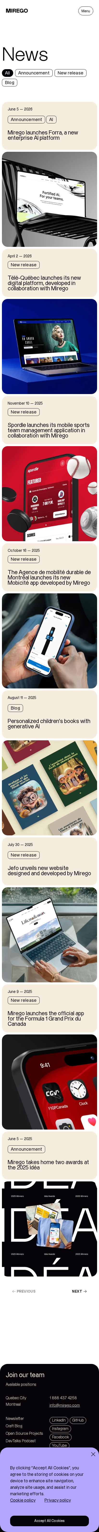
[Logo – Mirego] (17, 11)
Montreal (23, 1404)
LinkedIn (59, 1420)
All (7, 73)
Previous (26, 1291)
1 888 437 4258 (63, 1398)
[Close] (93, 1454)
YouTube (59, 1445)
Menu (85, 11)
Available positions (21, 1384)
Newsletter (15, 1419)
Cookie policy (23, 1500)
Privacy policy (57, 1500)
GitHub (78, 1420)
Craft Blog (14, 1426)
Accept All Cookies (49, 1521)
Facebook (60, 1437)
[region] (49, 1489)
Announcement (34, 73)
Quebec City (26, 1398)
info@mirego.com (65, 1405)
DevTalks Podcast (21, 1441)
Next (77, 1291)
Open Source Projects (24, 1433)
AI (51, 119)
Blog (9, 82)
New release (70, 73)
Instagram (60, 1429)
